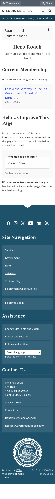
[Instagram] (15, 223)
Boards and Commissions (16, 33)
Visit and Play (13, 281)
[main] (27, 110)
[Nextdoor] (39, 223)
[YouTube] (30, 223)
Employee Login (14, 302)
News (8, 265)
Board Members (44, 18)
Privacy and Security (16, 336)
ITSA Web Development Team (13, 474)
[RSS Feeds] (47, 223)
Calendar (10, 273)
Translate (30, 356)
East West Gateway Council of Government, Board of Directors (26, 93)
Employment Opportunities (21, 288)
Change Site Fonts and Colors (22, 329)
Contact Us (11, 410)
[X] (23, 223)
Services (10, 250)
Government (12, 258)
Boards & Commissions (21, 18)
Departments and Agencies (21, 417)
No (23, 163)
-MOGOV (17, 11)
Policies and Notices (16, 344)
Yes (13, 163)
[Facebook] (8, 223)
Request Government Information (24, 425)
